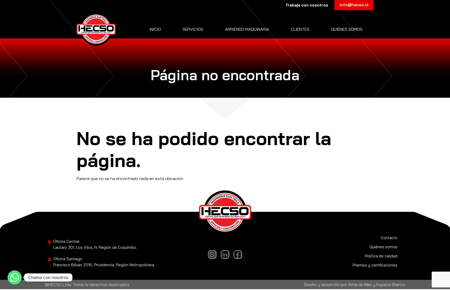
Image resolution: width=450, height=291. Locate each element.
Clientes (300, 29)
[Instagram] (212, 254)
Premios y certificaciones (375, 265)
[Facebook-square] (237, 254)
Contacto (389, 237)
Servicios (193, 29)
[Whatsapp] (15, 277)
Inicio (155, 29)
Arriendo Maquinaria (247, 29)
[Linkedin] (225, 254)
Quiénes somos (346, 29)
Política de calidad (381, 255)
